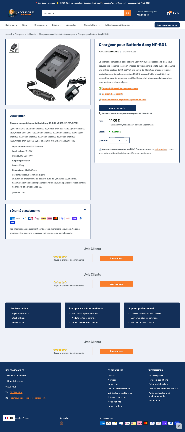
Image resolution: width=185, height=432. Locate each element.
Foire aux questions (117, 397)
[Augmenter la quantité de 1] (126, 140)
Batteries (9, 25)
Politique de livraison (158, 384)
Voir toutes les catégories (120, 393)
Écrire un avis (116, 258)
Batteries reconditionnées (117, 25)
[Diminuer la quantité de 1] (112, 140)
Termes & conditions (158, 379)
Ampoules (71, 25)
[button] (168, 13)
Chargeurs (39, 25)
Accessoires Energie (109, 51)
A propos (112, 379)
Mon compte (143, 14)
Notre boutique (115, 406)
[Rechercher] (127, 13)
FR (11, 417)
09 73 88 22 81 (16, 392)
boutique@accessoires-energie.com (28, 397)
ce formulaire (161, 149)
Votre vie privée (155, 375)
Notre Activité (114, 401)
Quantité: (103, 140)
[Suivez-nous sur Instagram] (61, 423)
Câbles (55, 25)
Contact (111, 375)
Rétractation (154, 400)
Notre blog (113, 384)
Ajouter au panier (117, 107)
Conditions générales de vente (163, 388)
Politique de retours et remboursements (159, 394)
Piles (24, 25)
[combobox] (9, 418)
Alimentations (90, 25)
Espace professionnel (167, 25)
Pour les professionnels (119, 388)
